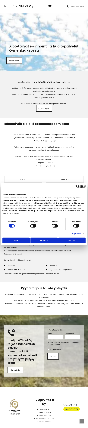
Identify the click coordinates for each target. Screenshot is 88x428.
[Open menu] (50, 6)
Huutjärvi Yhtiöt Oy (18, 6)
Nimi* (50, 334)
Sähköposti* (69, 334)
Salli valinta (44, 240)
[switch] (33, 226)
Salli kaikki (72, 240)
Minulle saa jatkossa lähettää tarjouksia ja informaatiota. (64, 343)
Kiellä (16, 240)
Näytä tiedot (76, 234)
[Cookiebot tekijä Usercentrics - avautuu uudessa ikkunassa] (76, 186)
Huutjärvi (40, 400)
